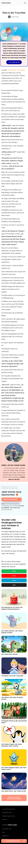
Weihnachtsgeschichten (8, 816)
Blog (3, 832)
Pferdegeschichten (7, 812)
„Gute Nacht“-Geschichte (16, 70)
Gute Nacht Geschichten (8, 809)
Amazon (14, 580)
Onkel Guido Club (6, 828)
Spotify (14, 571)
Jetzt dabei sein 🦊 (14, 62)
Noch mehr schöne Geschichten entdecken (14, 798)
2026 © (9, 825)
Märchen (4, 819)
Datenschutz (5, 835)
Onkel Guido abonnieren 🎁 (11, 499)
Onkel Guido (6, 3)
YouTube (14, 575)
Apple (14, 585)
